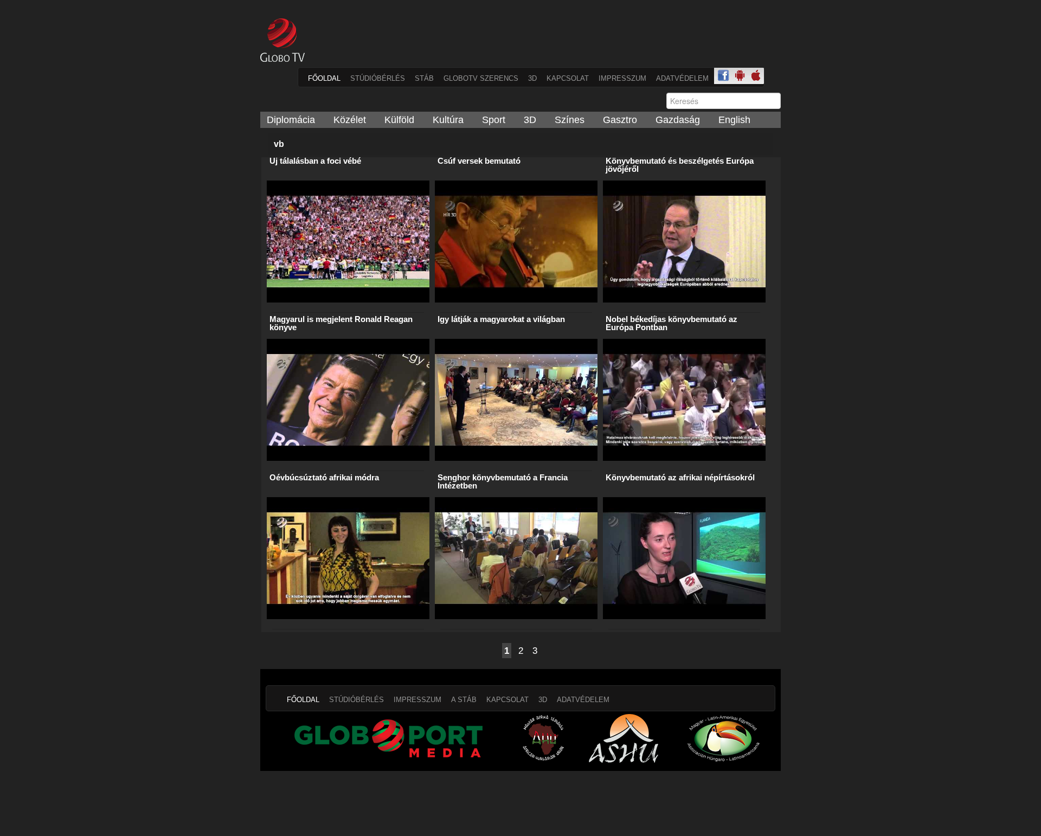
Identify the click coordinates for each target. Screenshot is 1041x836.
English (734, 119)
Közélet (349, 119)
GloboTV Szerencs (481, 78)
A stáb (464, 700)
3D (532, 78)
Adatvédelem (682, 78)
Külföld (399, 119)
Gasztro (620, 119)
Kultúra (448, 119)
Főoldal (324, 78)
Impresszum (622, 78)
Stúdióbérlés (377, 78)
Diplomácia (291, 119)
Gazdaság (678, 119)
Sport (493, 119)
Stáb (424, 78)
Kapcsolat (568, 78)
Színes (569, 119)
